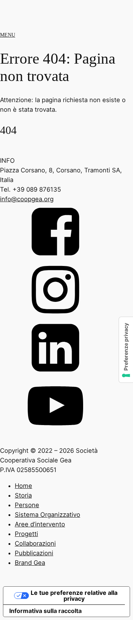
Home (23, 485)
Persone (27, 505)
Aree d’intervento (40, 524)
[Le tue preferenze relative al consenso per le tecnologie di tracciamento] (126, 350)
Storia (23, 495)
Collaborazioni (35, 543)
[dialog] (66, 532)
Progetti (26, 534)
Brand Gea (30, 562)
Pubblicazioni (34, 553)
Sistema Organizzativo (47, 514)
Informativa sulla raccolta (45, 610)
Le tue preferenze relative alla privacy (74, 595)
